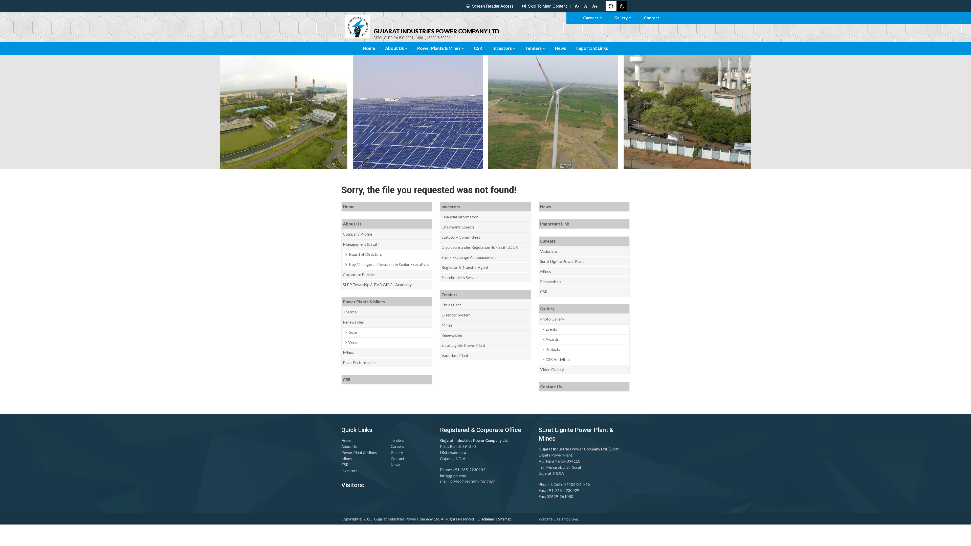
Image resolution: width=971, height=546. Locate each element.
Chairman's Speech (458, 226)
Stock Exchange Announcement (469, 257)
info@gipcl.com (453, 475)
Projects (552, 349)
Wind (353, 342)
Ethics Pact (451, 304)
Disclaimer (486, 519)
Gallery (621, 17)
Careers (591, 17)
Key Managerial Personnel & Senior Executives (388, 264)
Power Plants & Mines (439, 48)
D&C (575, 519)
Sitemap (505, 519)
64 (581, 484)
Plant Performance (359, 362)
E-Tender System (456, 314)
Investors (502, 48)
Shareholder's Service (460, 277)
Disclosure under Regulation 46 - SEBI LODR (480, 247)
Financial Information (460, 216)
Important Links (592, 48)
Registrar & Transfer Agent (465, 267)
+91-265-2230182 (469, 469)
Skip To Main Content (547, 6)
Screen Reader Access (492, 6)
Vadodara (548, 251)
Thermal (350, 311)
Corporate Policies (359, 274)
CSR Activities (557, 359)
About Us (395, 48)
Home (369, 48)
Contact (651, 17)
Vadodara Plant (455, 355)
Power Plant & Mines (359, 452)
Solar (353, 332)
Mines (348, 352)
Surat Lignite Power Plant (463, 345)
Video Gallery (552, 369)
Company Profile (357, 234)
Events (551, 329)
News (560, 48)
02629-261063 (564, 484)
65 (587, 484)
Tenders (533, 48)
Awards (552, 339)
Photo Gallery (552, 318)
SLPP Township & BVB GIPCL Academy (377, 284)
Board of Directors (365, 254)
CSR (478, 48)
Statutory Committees (461, 237)
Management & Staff (361, 244)
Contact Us (551, 386)
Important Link (554, 223)
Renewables (353, 322)
